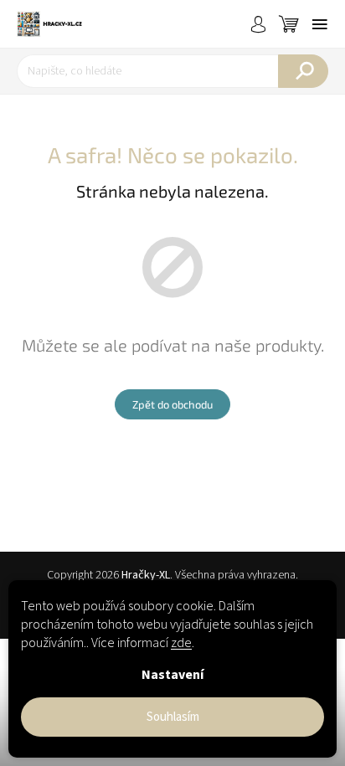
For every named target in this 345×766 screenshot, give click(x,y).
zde (181, 643)
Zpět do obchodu (172, 404)
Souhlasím (173, 717)
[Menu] (319, 24)
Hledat (303, 71)
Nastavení (172, 675)
